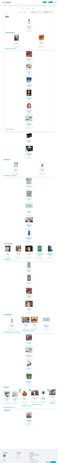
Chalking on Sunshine (53, 395)
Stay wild (16, 42)
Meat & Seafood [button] (44, 5)
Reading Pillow (34, 324)
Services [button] (24, 8)
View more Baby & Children (29, 330)
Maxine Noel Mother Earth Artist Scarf (29, 238)
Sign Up (50, 2)
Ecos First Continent (29, 368)
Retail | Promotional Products (8, 243)
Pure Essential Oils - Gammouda (29, 59)
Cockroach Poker (41, 42)
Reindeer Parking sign (52, 396)
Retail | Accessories (7, 159)
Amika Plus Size (11, 325)
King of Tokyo (26, 324)
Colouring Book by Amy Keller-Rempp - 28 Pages (50, 254)
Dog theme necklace (29, 198)
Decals (8, 253)
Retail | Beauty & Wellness (8, 314)
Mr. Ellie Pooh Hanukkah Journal (29, 85)
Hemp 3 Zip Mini (15, 169)
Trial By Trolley (29, 211)
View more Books (7, 259)
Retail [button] (54, 5)
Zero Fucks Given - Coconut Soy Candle (29, 124)
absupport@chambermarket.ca (34, 460)
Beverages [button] (15, 5)
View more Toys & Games (10, 48)
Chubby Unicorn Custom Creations (29, 252)
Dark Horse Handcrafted (29, 353)
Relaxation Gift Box (29, 342)
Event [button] (19, 5)
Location (33, 11)
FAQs (4, 461)
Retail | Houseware (30, 390)
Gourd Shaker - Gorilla (24, 398)
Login (44, 2)
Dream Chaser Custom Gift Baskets (29, 184)
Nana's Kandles (6, 397)
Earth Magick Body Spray (42, 170)
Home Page (5, 5)
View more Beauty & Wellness (10, 175)
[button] (10, 48)
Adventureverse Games (29, 366)
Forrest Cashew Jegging (29, 270)
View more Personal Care (9, 407)
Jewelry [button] (35, 5)
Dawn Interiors (29, 268)
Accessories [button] (10, 5)
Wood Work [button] (33, 8)
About (4, 458)
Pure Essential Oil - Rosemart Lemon (46, 325)
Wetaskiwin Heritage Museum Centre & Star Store (29, 109)
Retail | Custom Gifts (7, 410)
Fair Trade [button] (23, 5)
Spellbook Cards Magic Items (29, 141)
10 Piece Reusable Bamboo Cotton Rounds (29, 225)
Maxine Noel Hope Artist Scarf (29, 111)
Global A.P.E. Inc (29, 379)
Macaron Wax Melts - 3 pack (6, 399)
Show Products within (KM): (47, 11)
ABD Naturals (29, 57)
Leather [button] (39, 5)
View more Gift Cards (26, 405)
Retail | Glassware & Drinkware (10, 32)
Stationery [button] (28, 8)
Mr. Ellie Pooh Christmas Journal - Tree (29, 382)
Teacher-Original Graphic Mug (43, 398)
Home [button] (31, 5)
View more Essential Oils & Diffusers (11, 332)
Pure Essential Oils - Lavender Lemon (29, 296)
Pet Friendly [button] (50, 5)
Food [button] (27, 5)
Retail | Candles (6, 387)
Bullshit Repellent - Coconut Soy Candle (29, 355)
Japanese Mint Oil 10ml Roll (29, 27)
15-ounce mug (29, 253)
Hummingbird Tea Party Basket (29, 420)
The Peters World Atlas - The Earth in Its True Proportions (39, 254)
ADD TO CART (29, 30)
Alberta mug (18, 253)
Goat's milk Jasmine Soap (29, 72)
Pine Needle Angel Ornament (29, 98)
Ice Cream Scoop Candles (15, 399)
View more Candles (10, 129)
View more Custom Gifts (37, 404)
